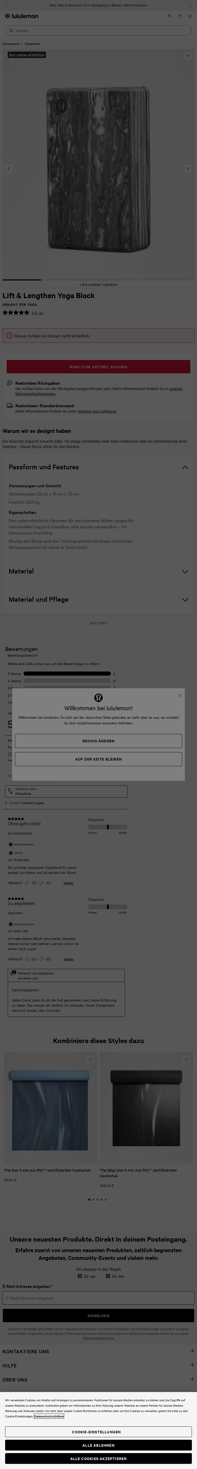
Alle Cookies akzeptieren (98, 1458)
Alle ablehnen (98, 1445)
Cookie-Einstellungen (96, 1431)
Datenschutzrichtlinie (49, 1416)
